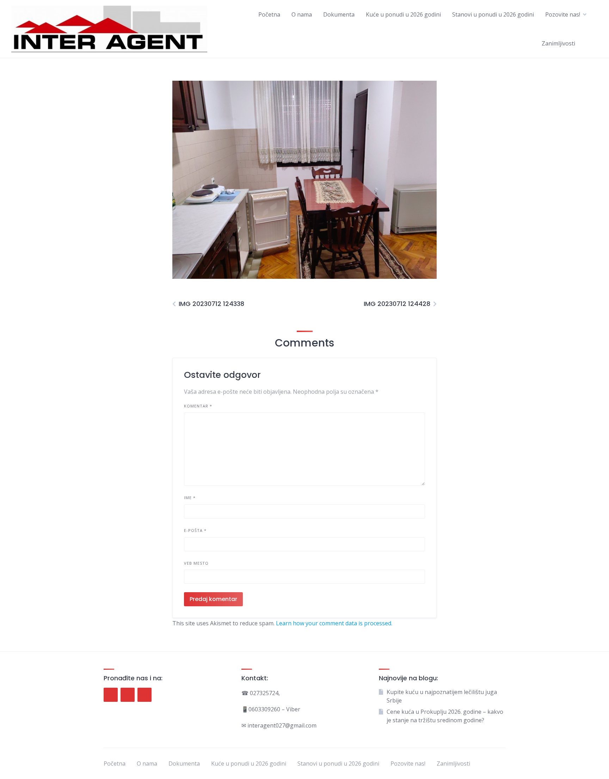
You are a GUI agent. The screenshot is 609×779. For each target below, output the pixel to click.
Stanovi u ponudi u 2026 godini (493, 14)
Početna (269, 14)
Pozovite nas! (562, 14)
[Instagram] (144, 695)
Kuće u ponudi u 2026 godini (403, 14)
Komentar (198, 406)
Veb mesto (196, 563)
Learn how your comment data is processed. (334, 623)
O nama (301, 14)
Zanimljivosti (558, 43)
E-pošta (195, 530)
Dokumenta (339, 14)
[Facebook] (111, 695)
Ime (190, 497)
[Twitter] (128, 695)
